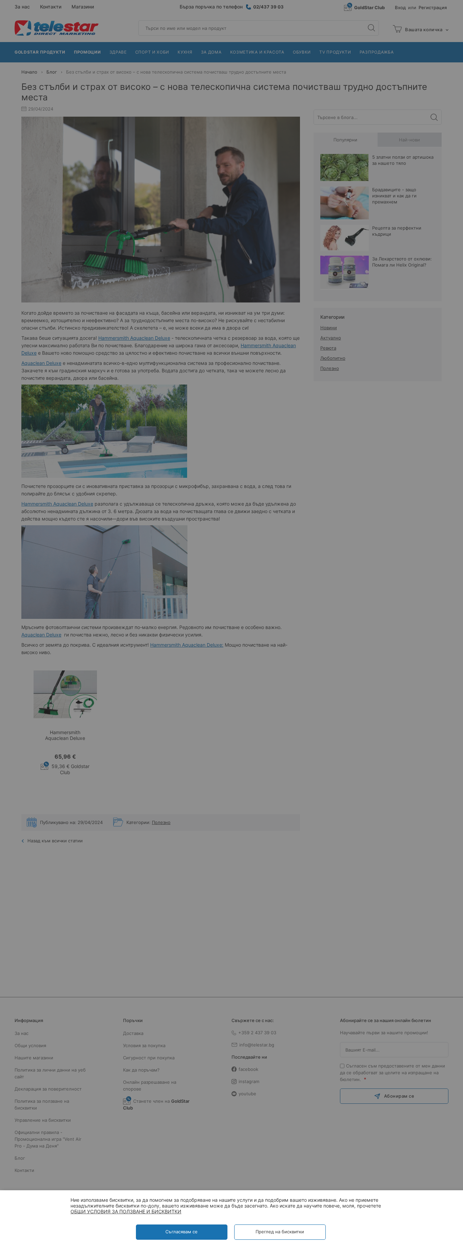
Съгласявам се (181, 1231)
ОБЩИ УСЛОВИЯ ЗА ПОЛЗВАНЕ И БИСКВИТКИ (126, 1211)
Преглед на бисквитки (280, 1231)
